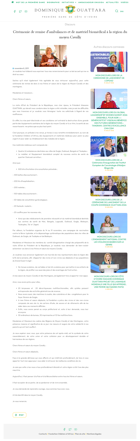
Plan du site (80, 434)
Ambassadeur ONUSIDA (91, 2)
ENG (121, 11)
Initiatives (68, 2)
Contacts (43, 434)
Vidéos (125, 2)
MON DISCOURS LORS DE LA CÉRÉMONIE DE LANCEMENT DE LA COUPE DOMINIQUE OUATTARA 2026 (108, 202)
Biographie (53, 2)
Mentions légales (94, 434)
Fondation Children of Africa (60, 434)
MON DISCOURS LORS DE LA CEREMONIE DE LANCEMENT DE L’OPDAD (108, 78)
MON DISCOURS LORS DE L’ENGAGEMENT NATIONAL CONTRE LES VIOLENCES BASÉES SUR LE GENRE (109, 240)
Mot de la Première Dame (30, 2)
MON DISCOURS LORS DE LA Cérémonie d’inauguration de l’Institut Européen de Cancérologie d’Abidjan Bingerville (109, 164)
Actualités (112, 2)
